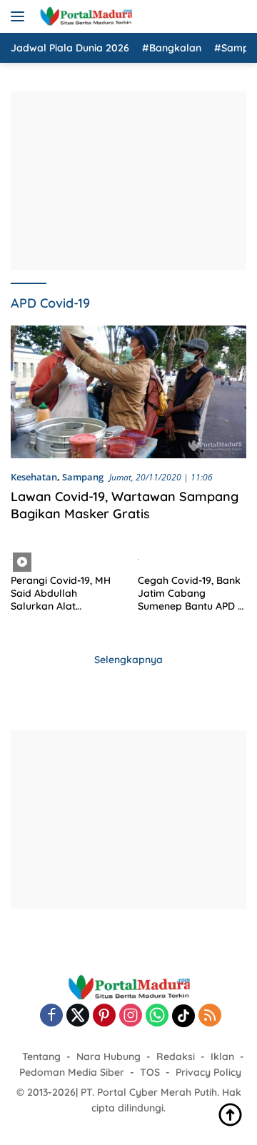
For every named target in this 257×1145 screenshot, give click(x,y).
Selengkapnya (128, 659)
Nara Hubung (108, 1056)
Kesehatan (34, 476)
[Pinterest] (104, 1016)
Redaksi (175, 1056)
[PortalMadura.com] (84, 16)
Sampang (83, 476)
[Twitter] (77, 1016)
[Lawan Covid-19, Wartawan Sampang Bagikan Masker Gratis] (128, 392)
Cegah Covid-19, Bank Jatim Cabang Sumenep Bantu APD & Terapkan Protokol (191, 593)
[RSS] (209, 1016)
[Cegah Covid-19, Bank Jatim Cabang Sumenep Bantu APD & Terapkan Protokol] (192, 558)
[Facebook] (51, 1016)
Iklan (222, 1056)
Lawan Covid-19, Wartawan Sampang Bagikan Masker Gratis (124, 504)
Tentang (41, 1056)
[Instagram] (130, 1016)
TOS (150, 1072)
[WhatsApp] (157, 1016)
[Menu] (20, 16)
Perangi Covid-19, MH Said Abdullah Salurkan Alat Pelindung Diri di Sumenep (61, 593)
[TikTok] (183, 1015)
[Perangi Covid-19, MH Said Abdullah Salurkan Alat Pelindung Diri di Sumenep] (65, 558)
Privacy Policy (208, 1072)
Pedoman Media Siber (71, 1072)
